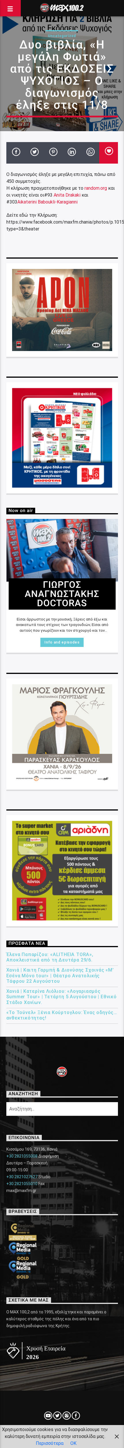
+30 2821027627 (21, 1176)
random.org (95, 188)
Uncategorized (62, 36)
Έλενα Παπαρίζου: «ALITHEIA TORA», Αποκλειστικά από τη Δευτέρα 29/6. (49, 957)
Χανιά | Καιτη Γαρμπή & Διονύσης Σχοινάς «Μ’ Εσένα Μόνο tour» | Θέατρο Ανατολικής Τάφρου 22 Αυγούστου (60, 975)
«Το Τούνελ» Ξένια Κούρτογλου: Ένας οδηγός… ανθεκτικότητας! (61, 1015)
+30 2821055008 (21, 1156)
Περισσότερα (49, 1443)
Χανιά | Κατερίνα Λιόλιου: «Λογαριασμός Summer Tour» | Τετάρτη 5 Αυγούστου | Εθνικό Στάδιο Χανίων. (61, 996)
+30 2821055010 (21, 1183)
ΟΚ (73, 1443)
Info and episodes (61, 642)
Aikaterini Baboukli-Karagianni (47, 202)
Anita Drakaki (67, 195)
